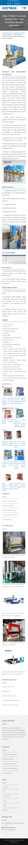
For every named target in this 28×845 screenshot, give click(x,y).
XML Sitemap (14, 843)
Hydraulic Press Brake (8, 505)
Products (16, 33)
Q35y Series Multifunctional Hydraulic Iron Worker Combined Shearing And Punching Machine (19, 423)
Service (4, 801)
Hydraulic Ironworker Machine (10, 515)
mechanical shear (6, 691)
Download (5, 787)
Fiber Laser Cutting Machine (10, 501)
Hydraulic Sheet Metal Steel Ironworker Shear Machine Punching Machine (7, 464)
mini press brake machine (8, 686)
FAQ (4, 791)
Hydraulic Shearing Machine (9, 510)
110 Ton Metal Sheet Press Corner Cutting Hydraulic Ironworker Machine (19, 444)
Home (11, 33)
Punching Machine (7, 519)
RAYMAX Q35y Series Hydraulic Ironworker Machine (7, 421)
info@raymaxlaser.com (10, 827)
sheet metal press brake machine (10, 705)
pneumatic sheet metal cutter (9, 696)
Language (17, 3)
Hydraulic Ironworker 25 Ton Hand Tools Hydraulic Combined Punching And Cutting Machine (7, 401)
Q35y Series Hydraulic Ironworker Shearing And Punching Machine (7, 443)
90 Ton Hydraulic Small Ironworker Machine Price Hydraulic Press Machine (19, 486)
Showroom (5, 810)
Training (5, 805)
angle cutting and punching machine (11, 700)
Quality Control (6, 796)
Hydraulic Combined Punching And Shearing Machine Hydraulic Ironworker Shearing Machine (19, 465)
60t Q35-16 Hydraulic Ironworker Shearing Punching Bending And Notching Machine (19, 400)
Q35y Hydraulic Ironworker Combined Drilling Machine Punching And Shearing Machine (7, 487)
